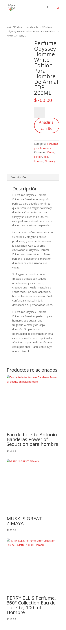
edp (46, 156)
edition (38, 156)
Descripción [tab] (18, 177)
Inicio (9, 27)
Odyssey (50, 161)
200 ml (50, 152)
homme (38, 161)
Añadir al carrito (46, 125)
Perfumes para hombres (27, 27)
